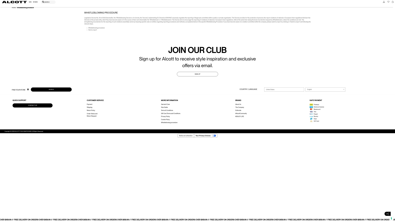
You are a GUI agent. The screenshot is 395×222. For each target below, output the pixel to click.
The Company (239, 107)
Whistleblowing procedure (96, 28)
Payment (89, 104)
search (51, 89)
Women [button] (35, 2)
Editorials (238, 110)
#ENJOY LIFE (239, 116)
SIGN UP (197, 74)
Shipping (89, 107)
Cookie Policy (165, 119)
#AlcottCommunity (241, 113)
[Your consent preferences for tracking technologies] (391, 218)
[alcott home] (14, 2)
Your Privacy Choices (203, 135)
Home (14, 7)
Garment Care (165, 104)
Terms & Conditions (167, 110)
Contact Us (32, 105)
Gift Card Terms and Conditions (170, 113)
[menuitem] (30, 2)
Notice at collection (186, 135)
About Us (238, 104)
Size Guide (164, 107)
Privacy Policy (165, 116)
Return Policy (91, 110)
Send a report (92, 30)
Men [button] (30, 2)
